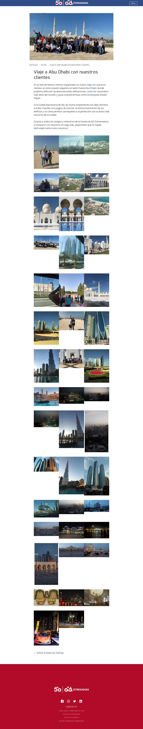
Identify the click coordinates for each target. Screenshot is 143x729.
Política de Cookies (71, 717)
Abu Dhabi (90, 88)
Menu (133, 3)
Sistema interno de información (71, 721)
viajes (44, 65)
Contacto (71, 707)
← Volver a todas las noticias (49, 652)
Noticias (34, 65)
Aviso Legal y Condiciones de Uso (71, 711)
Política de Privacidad (71, 714)
